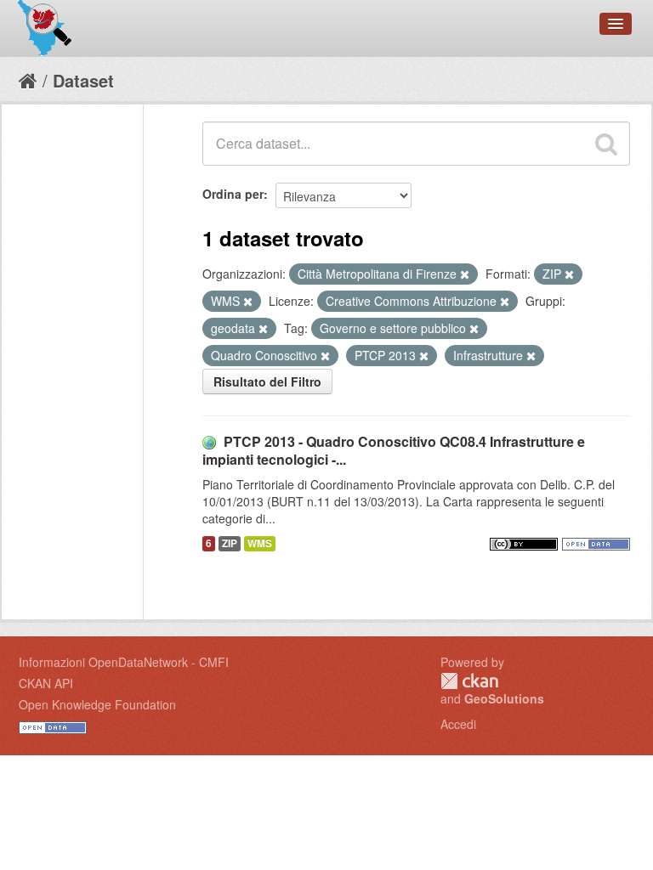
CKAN (469, 681)
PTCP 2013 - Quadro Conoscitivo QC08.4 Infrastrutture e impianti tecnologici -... (393, 450)
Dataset (83, 80)
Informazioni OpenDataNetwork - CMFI (124, 661)
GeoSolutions (504, 698)
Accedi (458, 723)
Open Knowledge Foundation (97, 704)
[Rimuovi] (464, 274)
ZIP (229, 543)
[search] (606, 143)
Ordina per (233, 193)
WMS (259, 543)
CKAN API (46, 683)
